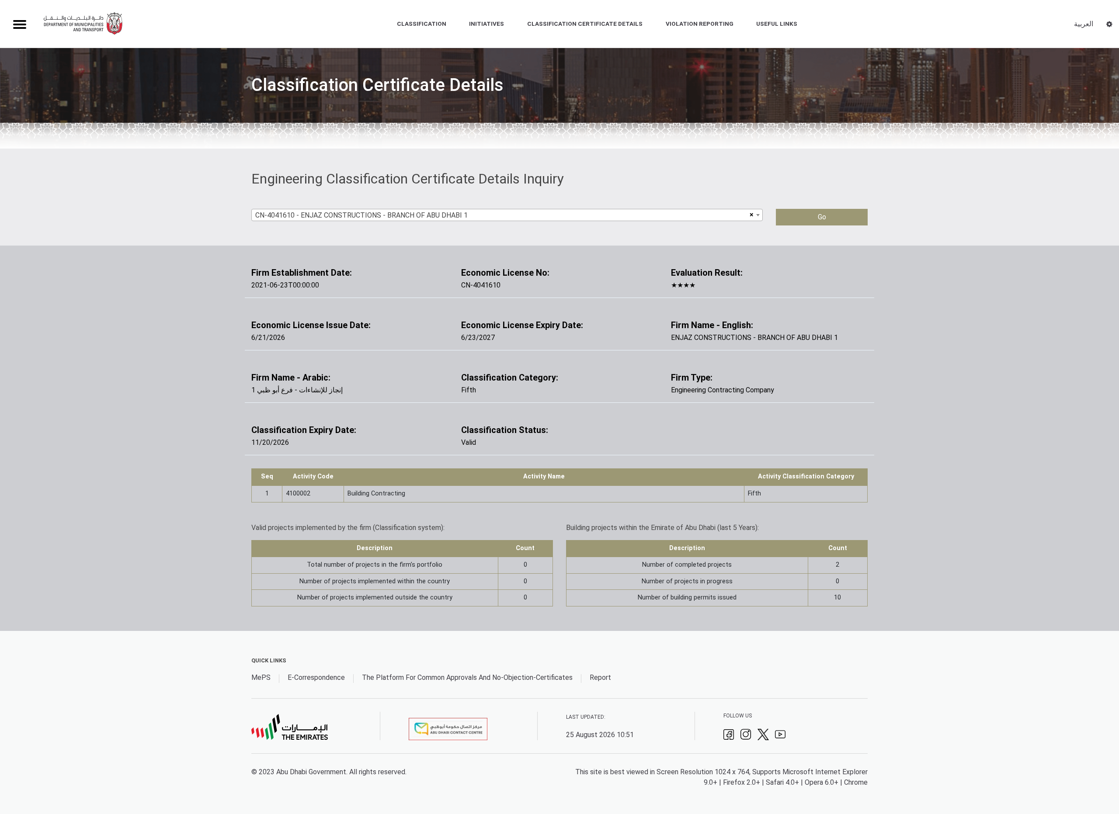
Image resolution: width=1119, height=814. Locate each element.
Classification (421, 23)
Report (600, 677)
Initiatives (486, 23)
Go (822, 217)
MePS (261, 677)
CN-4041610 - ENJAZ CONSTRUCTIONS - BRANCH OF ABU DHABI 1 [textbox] (361, 215)
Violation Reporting (699, 23)
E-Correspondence (316, 677)
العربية (1083, 24)
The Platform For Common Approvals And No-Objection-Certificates (467, 677)
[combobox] (507, 215)
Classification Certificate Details (585, 23)
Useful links (776, 23)
